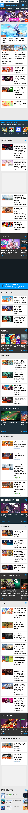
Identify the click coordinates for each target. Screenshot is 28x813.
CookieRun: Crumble (10, 500)
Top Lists (5, 526)
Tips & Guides (6, 715)
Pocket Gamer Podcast (11, 576)
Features (5, 236)
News (17, 1)
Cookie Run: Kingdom (13, 8)
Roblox (12, 1)
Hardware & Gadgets (10, 738)
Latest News (6, 140)
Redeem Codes (7, 292)
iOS (2, 1)
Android (7, 1)
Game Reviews (7, 436)
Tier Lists (5, 355)
